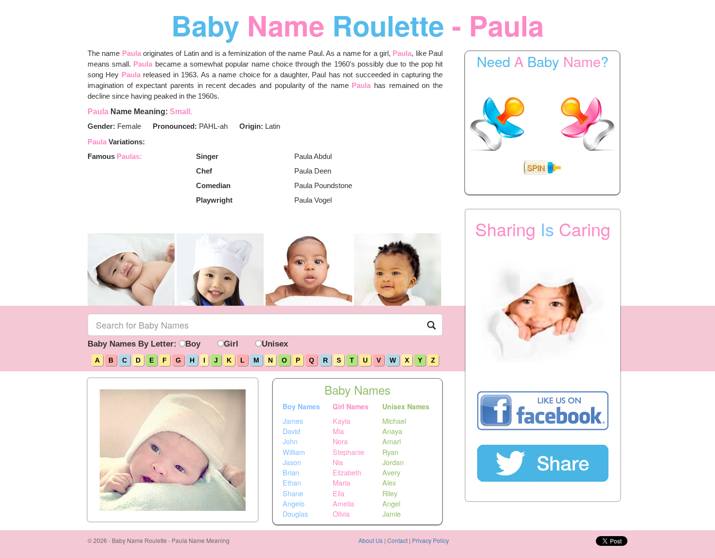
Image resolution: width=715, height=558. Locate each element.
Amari (391, 441)
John (290, 441)
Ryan (390, 451)
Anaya (392, 431)
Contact (397, 540)
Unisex (275, 344)
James (293, 420)
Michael (394, 420)
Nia (338, 462)
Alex (389, 483)
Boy (192, 344)
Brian (291, 472)
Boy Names (301, 406)
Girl (231, 344)
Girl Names (351, 406)
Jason (292, 462)
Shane (293, 493)
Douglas (295, 514)
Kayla (341, 420)
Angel (391, 503)
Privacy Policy (430, 540)
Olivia (341, 514)
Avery (391, 472)
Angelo (293, 503)
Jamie (391, 514)
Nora (340, 441)
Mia (338, 431)
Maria (341, 483)
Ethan (292, 483)
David (291, 431)
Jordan (393, 462)
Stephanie (348, 451)
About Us (370, 540)
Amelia (343, 503)
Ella (338, 493)
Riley (389, 493)
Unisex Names (405, 406)
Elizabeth (347, 472)
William (294, 451)
